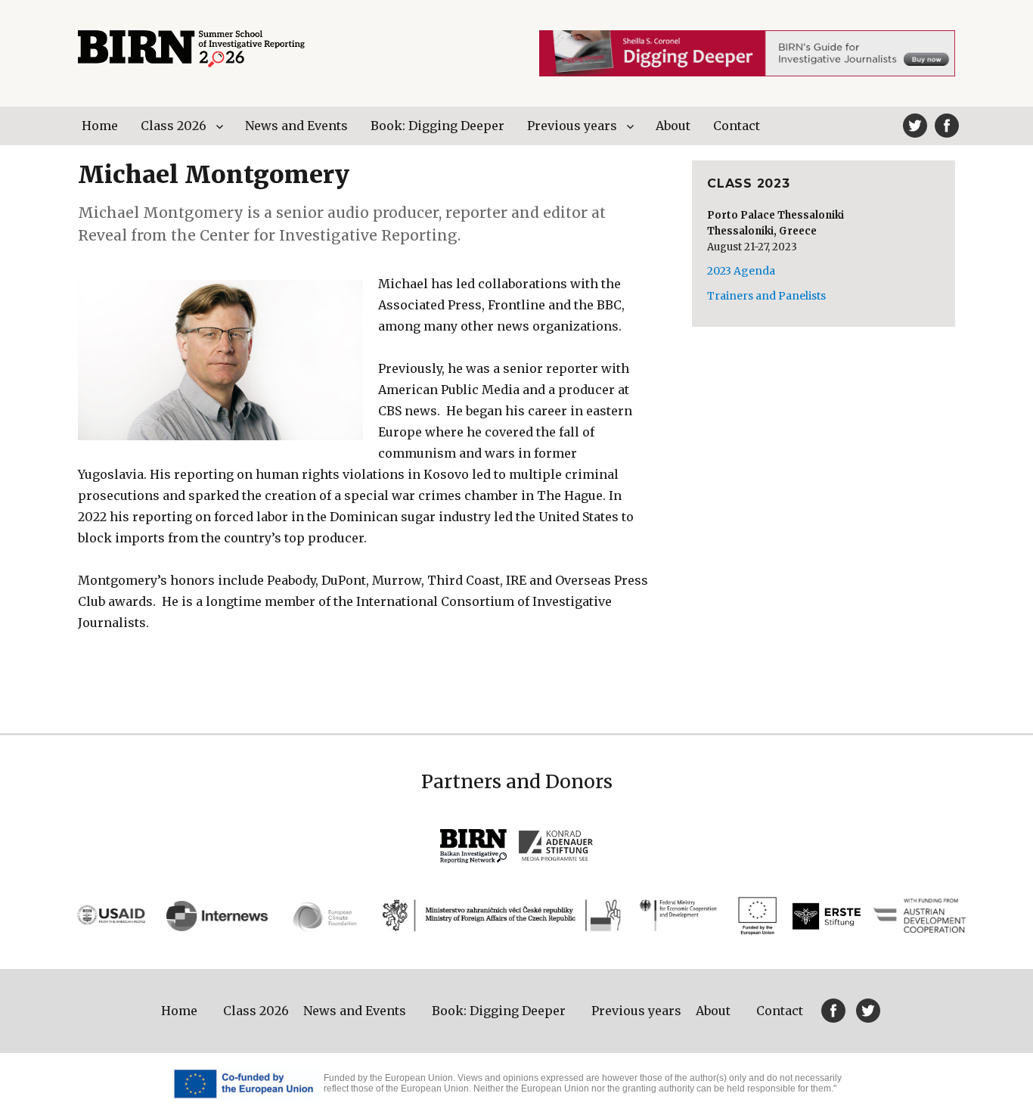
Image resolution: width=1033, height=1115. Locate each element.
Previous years (572, 125)
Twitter (915, 125)
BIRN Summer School (191, 49)
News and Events (296, 125)
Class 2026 (173, 125)
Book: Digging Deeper (437, 125)
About (673, 125)
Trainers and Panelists (766, 296)
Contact (736, 125)
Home (100, 125)
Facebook (947, 125)
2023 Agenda (741, 271)
